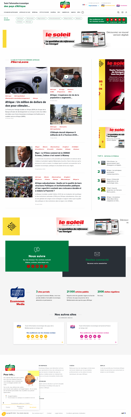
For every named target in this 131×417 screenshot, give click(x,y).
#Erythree (38, 179)
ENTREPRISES (43, 365)
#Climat (19, 21)
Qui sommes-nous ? (37, 413)
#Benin (45, 147)
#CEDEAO (75, 147)
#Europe (28, 21)
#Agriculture (41, 18)
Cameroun (65, 12)
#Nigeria (76, 179)
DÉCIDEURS (42, 381)
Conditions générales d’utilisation (75, 413)
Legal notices (59, 413)
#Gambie (59, 149)
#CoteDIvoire (39, 149)
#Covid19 (50, 149)
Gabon (73, 12)
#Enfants (70, 89)
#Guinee (76, 149)
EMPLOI (102, 365)
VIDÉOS (72, 365)
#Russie (78, 18)
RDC (59, 12)
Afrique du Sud (25, 12)
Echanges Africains (11, 12)
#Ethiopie (53, 127)
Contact (49, 413)
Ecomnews (93, 5)
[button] (83, 12)
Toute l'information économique (16, 5)
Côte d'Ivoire (44, 12)
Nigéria (53, 12)
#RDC (70, 91)
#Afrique (20, 18)
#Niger (37, 147)
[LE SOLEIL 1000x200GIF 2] (65, 39)
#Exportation (68, 18)
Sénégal (35, 12)
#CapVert (66, 147)
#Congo (61, 89)
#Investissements (54, 18)
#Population (61, 91)
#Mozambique (65, 179)
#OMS (52, 91)
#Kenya (35, 98)
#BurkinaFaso (55, 147)
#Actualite (63, 127)
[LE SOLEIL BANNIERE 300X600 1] (111, 84)
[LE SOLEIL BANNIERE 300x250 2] (111, 137)
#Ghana (67, 149)
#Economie (30, 18)
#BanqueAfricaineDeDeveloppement (17, 98)
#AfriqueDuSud (19, 96)
